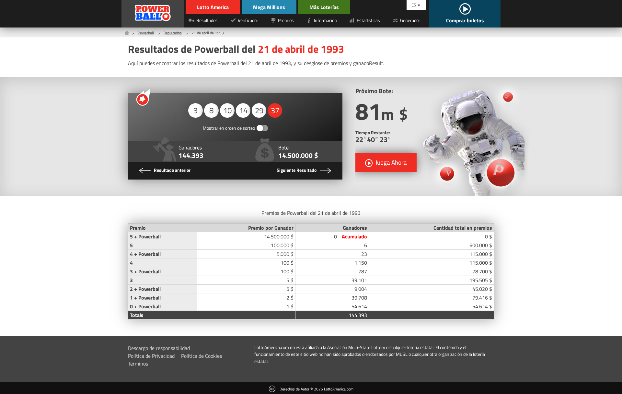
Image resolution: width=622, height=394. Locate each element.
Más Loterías (324, 7)
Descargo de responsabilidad (159, 348)
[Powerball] (153, 13)
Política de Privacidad (151, 356)
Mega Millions (269, 7)
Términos (138, 363)
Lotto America (213, 7)
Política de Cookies (201, 356)
